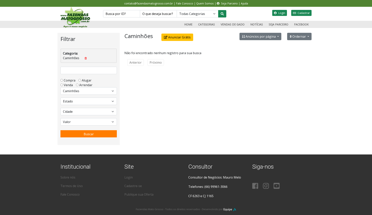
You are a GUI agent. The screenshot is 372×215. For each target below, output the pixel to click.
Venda (69, 85)
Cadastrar (303, 13)
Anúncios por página (260, 36)
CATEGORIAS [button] (206, 24)
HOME (188, 24)
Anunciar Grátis (179, 37)
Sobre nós (67, 177)
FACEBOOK (301, 24)
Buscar (89, 134)
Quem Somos (205, 3)
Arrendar (85, 85)
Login (281, 13)
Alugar (88, 80)
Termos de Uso (71, 186)
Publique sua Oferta (138, 194)
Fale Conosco (184, 3)
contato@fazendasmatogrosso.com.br (148, 3)
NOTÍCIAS (256, 24)
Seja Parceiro (229, 3)
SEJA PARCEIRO (278, 24)
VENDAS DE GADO (233, 24)
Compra (70, 80)
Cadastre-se (133, 186)
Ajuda (244, 3)
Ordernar (299, 36)
